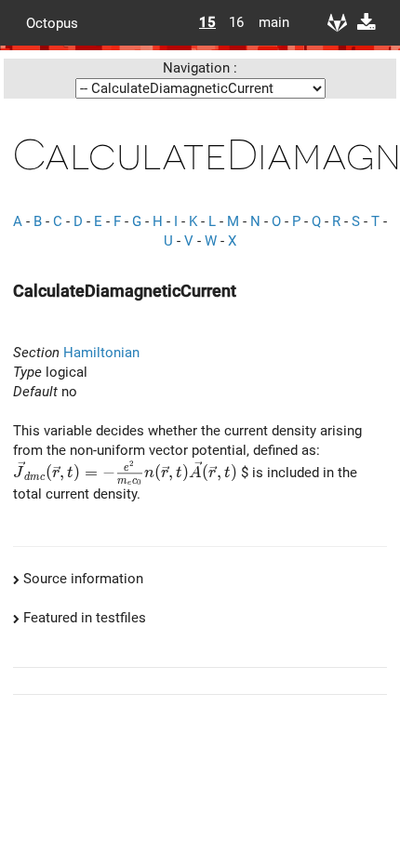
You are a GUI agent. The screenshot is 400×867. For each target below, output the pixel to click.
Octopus (52, 22)
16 (236, 22)
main (267, 22)
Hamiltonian (101, 352)
